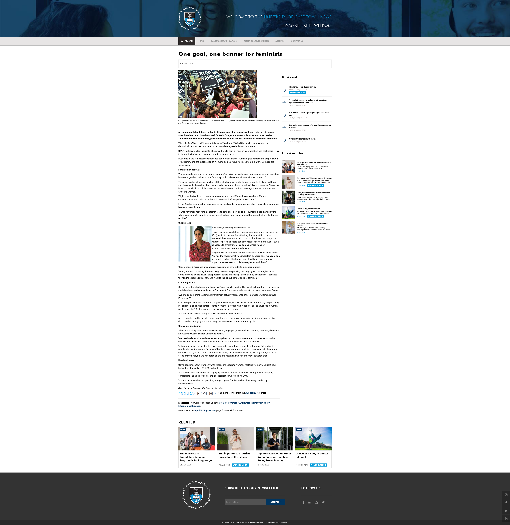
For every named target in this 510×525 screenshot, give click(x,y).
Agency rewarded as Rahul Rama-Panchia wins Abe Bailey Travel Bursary (313, 194)
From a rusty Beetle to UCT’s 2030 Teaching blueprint (312, 224)
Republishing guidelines (277, 522)
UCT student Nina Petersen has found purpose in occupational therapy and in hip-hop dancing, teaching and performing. (314, 212)
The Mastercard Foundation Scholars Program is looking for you (314, 163)
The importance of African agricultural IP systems (314, 178)
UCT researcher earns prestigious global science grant (309, 113)
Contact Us (297, 41)
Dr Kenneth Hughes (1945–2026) (302, 139)
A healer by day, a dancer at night (302, 87)
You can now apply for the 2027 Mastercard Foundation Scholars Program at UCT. (312, 168)
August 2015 (252, 392)
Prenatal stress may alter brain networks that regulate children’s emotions (308, 101)
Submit (276, 502)
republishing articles (205, 410)
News (201, 41)
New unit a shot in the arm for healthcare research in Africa (310, 126)
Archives (279, 41)
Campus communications (224, 41)
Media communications (256, 41)
